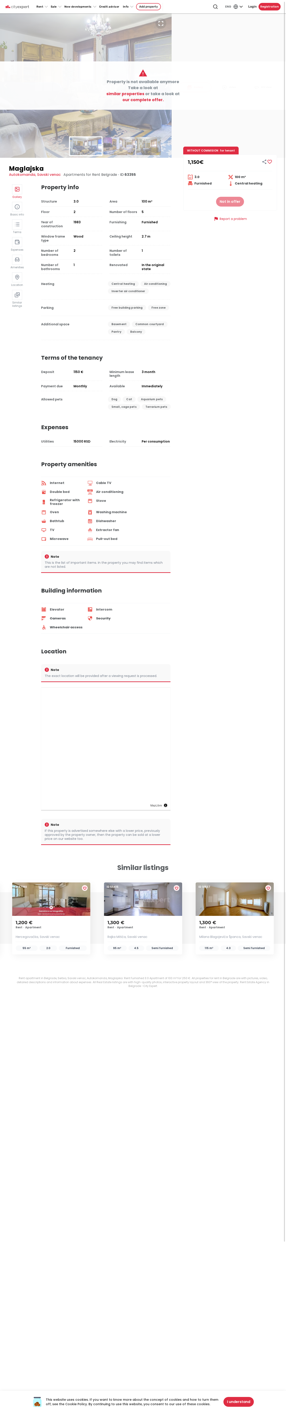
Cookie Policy (76, 1404)
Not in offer (230, 201)
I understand (238, 1401)
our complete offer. (143, 100)
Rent (39, 6)
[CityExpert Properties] (17, 7)
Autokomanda (22, 174)
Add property (148, 6)
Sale (54, 6)
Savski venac (49, 174)
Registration (269, 6)
